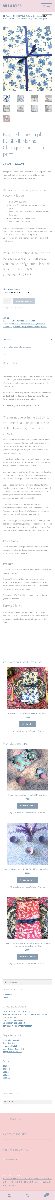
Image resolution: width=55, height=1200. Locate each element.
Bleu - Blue (16, 324)
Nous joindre (11, 1159)
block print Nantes (28, 324)
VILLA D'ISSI (13, 5)
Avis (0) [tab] (6, 354)
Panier (42, 1193)
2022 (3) (6, 1072)
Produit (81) (7, 994)
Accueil (8, 16)
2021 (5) (6, 1074)
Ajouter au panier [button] (27, 805)
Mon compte (9, 1195)
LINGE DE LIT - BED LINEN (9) (14, 1023)
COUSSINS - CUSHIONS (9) (13, 1020)
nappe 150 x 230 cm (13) (12, 1052)
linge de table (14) (10, 1046)
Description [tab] (8, 339)
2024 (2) (6, 1066)
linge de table (15, 327)
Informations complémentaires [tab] (17, 347)
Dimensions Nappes (11, 289)
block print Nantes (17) (12, 1040)
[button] (48, 29)
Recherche (27, 1195)
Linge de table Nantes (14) (13, 1049)
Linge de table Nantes (31, 327)
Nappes (44, 327)
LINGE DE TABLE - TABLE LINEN (24, 16)
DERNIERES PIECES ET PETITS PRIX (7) (17, 1026)
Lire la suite (27, 724)
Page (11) (6, 997)
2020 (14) (6, 1077)
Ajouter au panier (24, 301)
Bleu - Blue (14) (9, 1043)
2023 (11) (6, 1069)
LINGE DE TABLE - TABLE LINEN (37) (16, 1011)
